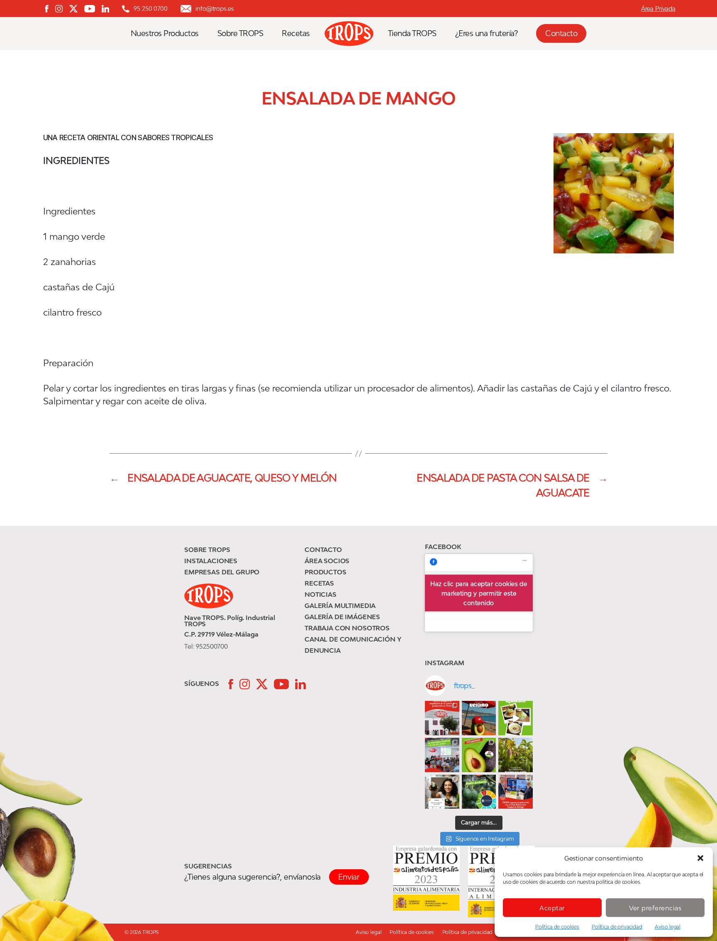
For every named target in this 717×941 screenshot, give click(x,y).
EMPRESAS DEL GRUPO (221, 572)
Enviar (349, 876)
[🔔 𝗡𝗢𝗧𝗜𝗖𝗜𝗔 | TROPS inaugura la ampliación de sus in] (442, 718)
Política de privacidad (617, 927)
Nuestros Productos (165, 33)
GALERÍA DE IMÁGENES (342, 616)
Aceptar (552, 908)
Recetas (296, 33)
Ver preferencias (655, 908)
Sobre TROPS (240, 33)
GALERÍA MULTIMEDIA (340, 605)
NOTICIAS (321, 594)
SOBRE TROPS (207, 549)
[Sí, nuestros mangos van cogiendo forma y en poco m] (515, 755)
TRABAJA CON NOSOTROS (347, 628)
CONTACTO (323, 549)
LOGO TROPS (353, 33)
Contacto (561, 33)
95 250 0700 (150, 8)
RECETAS (319, 583)
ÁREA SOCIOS (327, 560)
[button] (700, 858)
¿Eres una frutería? (486, 33)
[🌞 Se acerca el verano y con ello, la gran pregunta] (442, 792)
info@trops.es (214, 8)
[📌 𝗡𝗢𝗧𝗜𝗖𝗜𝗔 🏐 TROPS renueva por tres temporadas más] (515, 792)
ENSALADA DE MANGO (358, 98)
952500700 (212, 646)
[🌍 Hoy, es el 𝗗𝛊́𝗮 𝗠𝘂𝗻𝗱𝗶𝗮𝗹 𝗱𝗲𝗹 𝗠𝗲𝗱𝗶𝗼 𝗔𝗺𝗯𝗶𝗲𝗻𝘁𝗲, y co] (479, 792)
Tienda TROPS (412, 33)
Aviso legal (667, 927)
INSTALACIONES (210, 560)
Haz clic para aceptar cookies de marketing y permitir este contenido (478, 593)
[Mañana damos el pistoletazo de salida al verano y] (515, 718)
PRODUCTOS (325, 572)
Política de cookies (557, 927)
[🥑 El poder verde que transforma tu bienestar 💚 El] (479, 755)
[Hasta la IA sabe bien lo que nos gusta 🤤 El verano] (479, 718)
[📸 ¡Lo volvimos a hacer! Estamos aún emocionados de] (442, 755)
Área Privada (658, 8)
